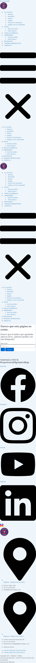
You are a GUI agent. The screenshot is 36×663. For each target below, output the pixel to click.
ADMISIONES (7, 150)
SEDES (5, 141)
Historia (9, 129)
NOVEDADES (7, 156)
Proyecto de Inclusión (14, 137)
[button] (18, 86)
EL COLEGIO (7, 127)
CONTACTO (8, 45)
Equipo (9, 135)
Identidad (10, 131)
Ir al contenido (5, 1)
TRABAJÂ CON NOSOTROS (11, 158)
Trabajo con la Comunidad (16, 24)
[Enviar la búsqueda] (3, 349)
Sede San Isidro (12, 144)
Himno (9, 133)
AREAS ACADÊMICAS (10, 148)
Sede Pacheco (11, 146)
